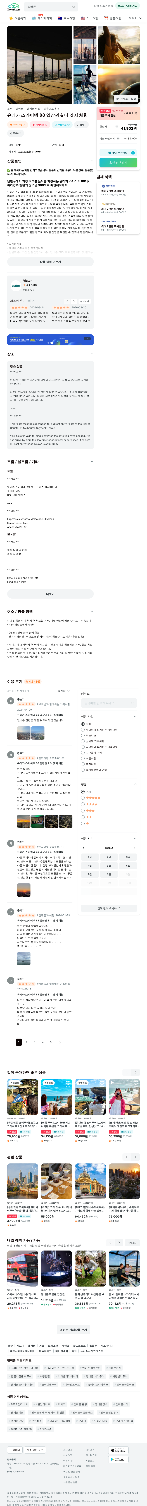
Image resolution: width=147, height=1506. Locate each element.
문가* (20, 910)
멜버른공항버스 (125, 1384)
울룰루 (93, 1345)
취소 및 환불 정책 (71, 1471)
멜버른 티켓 (33, 108)
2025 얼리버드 (19, 1404)
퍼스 (41, 1345)
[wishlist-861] (68, 1083)
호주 (9, 108)
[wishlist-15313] (136, 1167)
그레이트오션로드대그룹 (25, 1367)
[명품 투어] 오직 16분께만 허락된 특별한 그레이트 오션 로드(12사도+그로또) (55, 1124)
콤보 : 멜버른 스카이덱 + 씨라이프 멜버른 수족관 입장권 (124, 1296)
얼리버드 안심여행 (60, 1420)
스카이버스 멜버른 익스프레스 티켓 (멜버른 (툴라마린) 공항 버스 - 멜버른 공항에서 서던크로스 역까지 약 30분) (22, 1296)
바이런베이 (61, 1350)
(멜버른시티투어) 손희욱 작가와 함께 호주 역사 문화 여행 (124, 1209)
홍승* (20, 699)
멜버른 (19, 108)
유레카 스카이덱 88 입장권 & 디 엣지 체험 (40, 714)
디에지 (62, 1404)
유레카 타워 (100, 1420)
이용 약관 (67, 1460)
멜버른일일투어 (109, 1412)
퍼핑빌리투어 (119, 1376)
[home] (13, 7)
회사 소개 (67, 1449)
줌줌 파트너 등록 (103, 5)
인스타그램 (91, 1455)
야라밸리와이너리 (68, 1376)
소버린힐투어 (49, 1384)
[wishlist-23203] (34, 1254)
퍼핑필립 (45, 1376)
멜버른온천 (115, 1367)
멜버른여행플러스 (83, 1412)
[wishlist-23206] (68, 1254)
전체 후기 (90, 1466)
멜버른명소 (101, 1404)
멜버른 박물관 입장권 (53, 1294)
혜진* (20, 841)
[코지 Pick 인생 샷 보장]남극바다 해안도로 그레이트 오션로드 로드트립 (123, 1124)
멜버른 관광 (80, 1404)
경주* (20, 753)
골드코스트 (79, 1345)
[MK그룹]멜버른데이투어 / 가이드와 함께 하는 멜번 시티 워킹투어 (90, 1209)
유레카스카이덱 (124, 1420)
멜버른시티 (122, 1404)
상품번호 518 (51, 108)
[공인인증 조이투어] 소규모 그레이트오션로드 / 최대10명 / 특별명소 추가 (22, 1124)
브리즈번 (53, 1345)
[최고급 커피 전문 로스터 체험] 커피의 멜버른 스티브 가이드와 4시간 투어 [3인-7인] (56, 1209)
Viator (27, 280)
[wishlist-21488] (34, 1167)
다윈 (74, 1350)
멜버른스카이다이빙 (22, 1384)
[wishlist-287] (102, 1167)
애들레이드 (45, 1350)
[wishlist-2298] (136, 1083)
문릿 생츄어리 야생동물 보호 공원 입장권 (89, 1296)
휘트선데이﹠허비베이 (22, 1350)
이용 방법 (67, 1455)
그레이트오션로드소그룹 (60, 1367)
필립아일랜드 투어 (21, 1376)
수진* (20, 978)
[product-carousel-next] (74, 301)
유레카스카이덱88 (98, 1384)
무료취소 (37, 1420)
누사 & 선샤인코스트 (91, 1350)
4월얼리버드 (43, 1404)
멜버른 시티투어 (95, 1376)
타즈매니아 (107, 1345)
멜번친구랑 (17, 1420)
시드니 (20, 1345)
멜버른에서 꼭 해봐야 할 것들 (48, 1412)
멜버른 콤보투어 (91, 1367)
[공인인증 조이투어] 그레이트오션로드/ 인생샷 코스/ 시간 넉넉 (90, 1124)
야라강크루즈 (72, 1384)
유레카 (82, 1420)
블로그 (90, 1460)
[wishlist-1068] (102, 1083)
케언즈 (65, 1345)
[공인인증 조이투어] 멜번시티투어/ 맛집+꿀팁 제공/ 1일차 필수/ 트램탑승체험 (22, 1209)
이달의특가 (46, 1429)
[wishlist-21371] (68, 1167)
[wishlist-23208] (136, 1254)
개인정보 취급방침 (72, 1466)
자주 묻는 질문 (70, 1482)
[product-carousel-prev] (67, 301)
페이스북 (90, 1449)
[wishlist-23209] (102, 1254)
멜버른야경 (17, 1412)
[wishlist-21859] (34, 1083)
